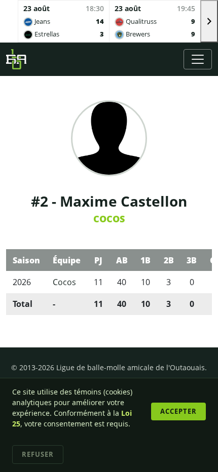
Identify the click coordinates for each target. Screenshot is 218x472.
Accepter (178, 411)
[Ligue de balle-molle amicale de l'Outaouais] (16, 59)
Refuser (38, 454)
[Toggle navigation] (198, 59)
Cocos (109, 219)
